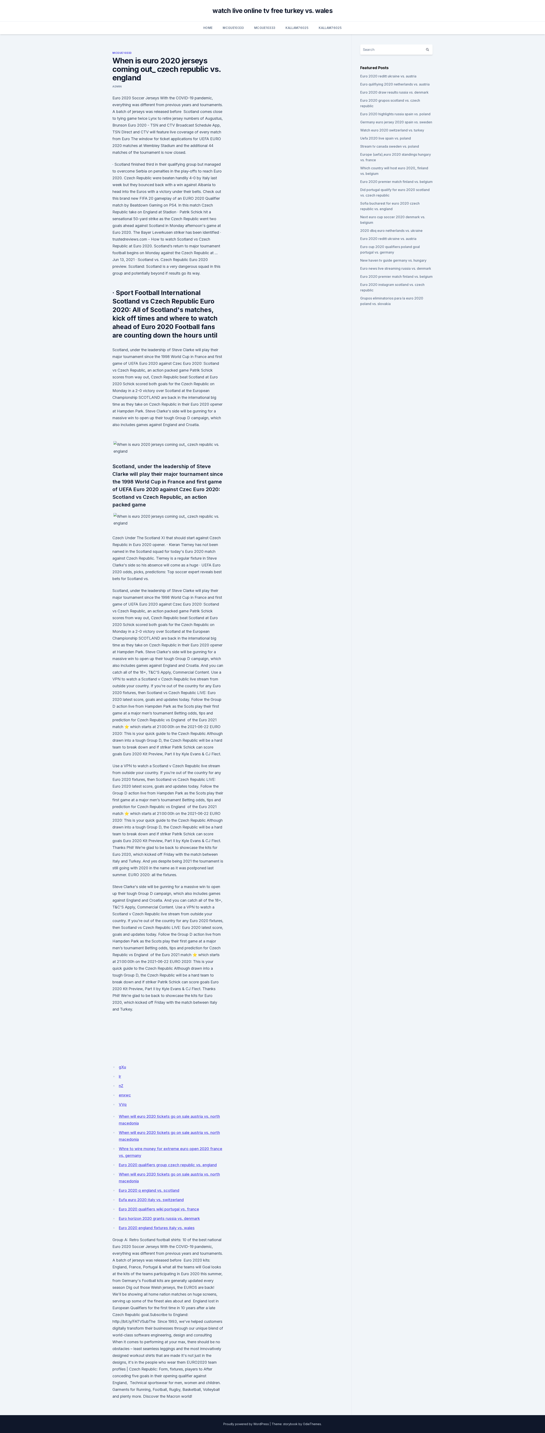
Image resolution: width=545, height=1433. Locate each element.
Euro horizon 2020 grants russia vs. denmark (159, 1218)
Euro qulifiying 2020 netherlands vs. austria (395, 84)
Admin (117, 86)
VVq (122, 1104)
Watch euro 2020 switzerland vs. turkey (392, 130)
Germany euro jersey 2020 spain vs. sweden (396, 122)
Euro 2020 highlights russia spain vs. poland (395, 114)
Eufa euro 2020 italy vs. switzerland (151, 1200)
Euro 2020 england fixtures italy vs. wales (157, 1228)
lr (120, 1076)
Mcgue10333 (233, 28)
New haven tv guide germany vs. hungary (393, 260)
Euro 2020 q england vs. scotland (149, 1190)
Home (207, 28)
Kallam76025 (296, 28)
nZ (121, 1086)
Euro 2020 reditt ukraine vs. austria (388, 76)
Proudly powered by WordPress (246, 1424)
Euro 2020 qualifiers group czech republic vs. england (168, 1165)
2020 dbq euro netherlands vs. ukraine (391, 230)
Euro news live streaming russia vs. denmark (395, 268)
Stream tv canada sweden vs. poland (389, 146)
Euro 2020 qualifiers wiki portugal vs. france (159, 1209)
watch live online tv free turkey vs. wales (272, 10)
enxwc (125, 1095)
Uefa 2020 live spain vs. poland (385, 138)
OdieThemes (312, 1424)
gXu (122, 1067)
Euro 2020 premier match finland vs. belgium (396, 182)
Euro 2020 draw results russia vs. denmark (394, 92)
